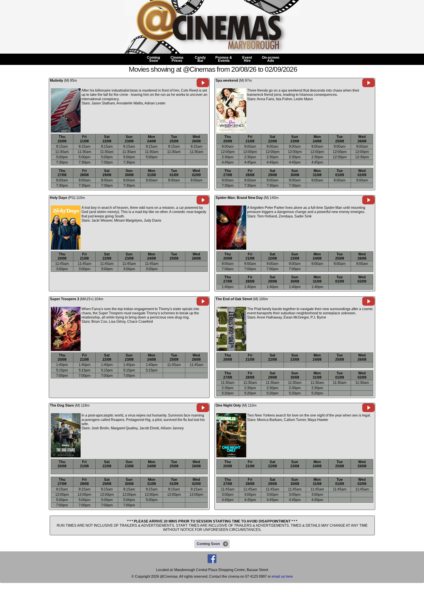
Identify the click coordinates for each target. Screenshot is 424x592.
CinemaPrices (176, 59)
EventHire (247, 59)
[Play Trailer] (202, 86)
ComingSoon (153, 59)
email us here (282, 576)
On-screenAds (270, 59)
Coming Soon (208, 544)
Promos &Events (223, 59)
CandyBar (200, 59)
